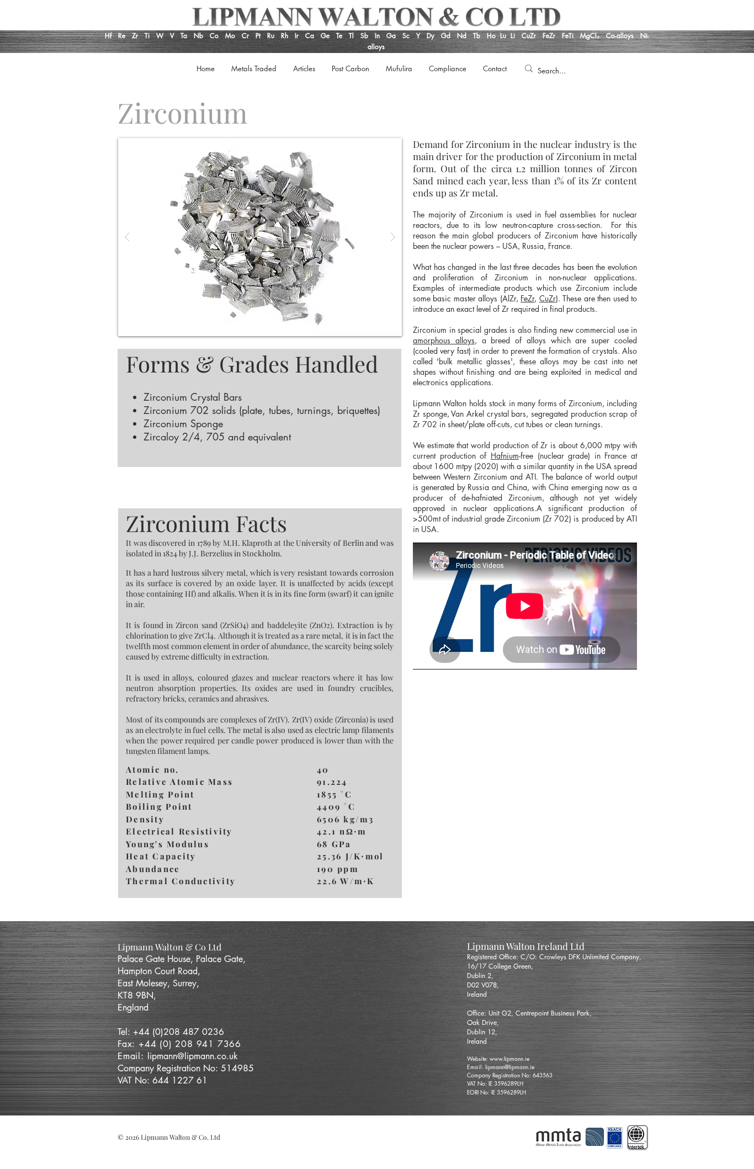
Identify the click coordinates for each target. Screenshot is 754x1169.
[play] (376, 147)
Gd (447, 35)
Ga (391, 35)
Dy (430, 35)
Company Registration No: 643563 (510, 1075)
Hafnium (505, 455)
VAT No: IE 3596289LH (495, 1083)
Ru (269, 35)
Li (516, 35)
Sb (364, 35)
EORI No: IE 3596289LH (496, 1092)
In (376, 35)
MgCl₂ (593, 35)
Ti (147, 35)
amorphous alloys (444, 340)
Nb (198, 35)
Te (339, 35)
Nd (463, 35)
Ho (491, 35)
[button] (260, 237)
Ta (183, 35)
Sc (406, 35)
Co (214, 35)
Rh (284, 35)
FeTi (569, 35)
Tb (480, 35)
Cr (245, 35)
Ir (298, 35)
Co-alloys (623, 35)
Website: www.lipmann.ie (498, 1058)
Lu (503, 35)
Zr (135, 35)
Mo (230, 35)
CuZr (529, 35)
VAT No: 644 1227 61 (163, 1080)
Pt (259, 35)
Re (121, 35)
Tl (351, 35)
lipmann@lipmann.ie (509, 1066)
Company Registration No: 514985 (187, 1068)
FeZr (549, 35)
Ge (326, 35)
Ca (310, 35)
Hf (108, 35)
